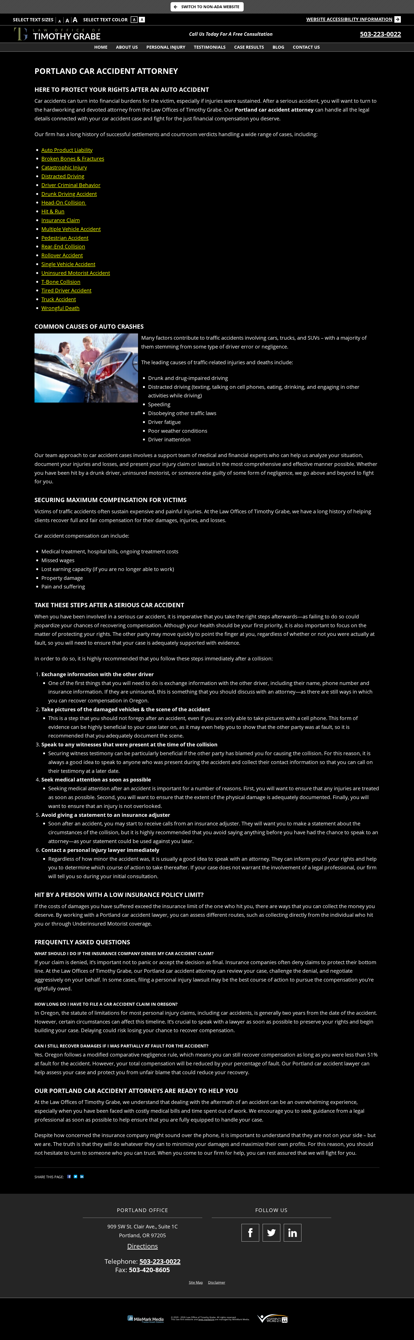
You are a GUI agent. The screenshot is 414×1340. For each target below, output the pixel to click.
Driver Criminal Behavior (70, 184)
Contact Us (306, 47)
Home (100, 47)
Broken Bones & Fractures (72, 158)
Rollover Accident (62, 255)
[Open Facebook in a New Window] (250, 1233)
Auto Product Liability (67, 149)
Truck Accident (58, 299)
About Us (127, 47)
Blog (278, 47)
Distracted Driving (62, 176)
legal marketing (206, 1319)
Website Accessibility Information (349, 19)
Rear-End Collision (63, 246)
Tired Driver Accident (66, 290)
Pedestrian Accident (64, 237)
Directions (142, 1246)
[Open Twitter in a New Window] (271, 1233)
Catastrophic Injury (64, 167)
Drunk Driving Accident (69, 193)
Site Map (196, 1282)
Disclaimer (216, 1282)
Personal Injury (165, 47)
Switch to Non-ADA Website (210, 6)
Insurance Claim (60, 220)
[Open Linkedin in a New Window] (292, 1233)
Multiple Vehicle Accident (71, 228)
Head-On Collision (63, 202)
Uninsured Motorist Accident (75, 272)
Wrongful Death (60, 307)
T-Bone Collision (60, 281)
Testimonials (210, 47)
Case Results (249, 47)
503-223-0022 (380, 34)
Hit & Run (52, 211)
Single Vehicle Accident (68, 264)
